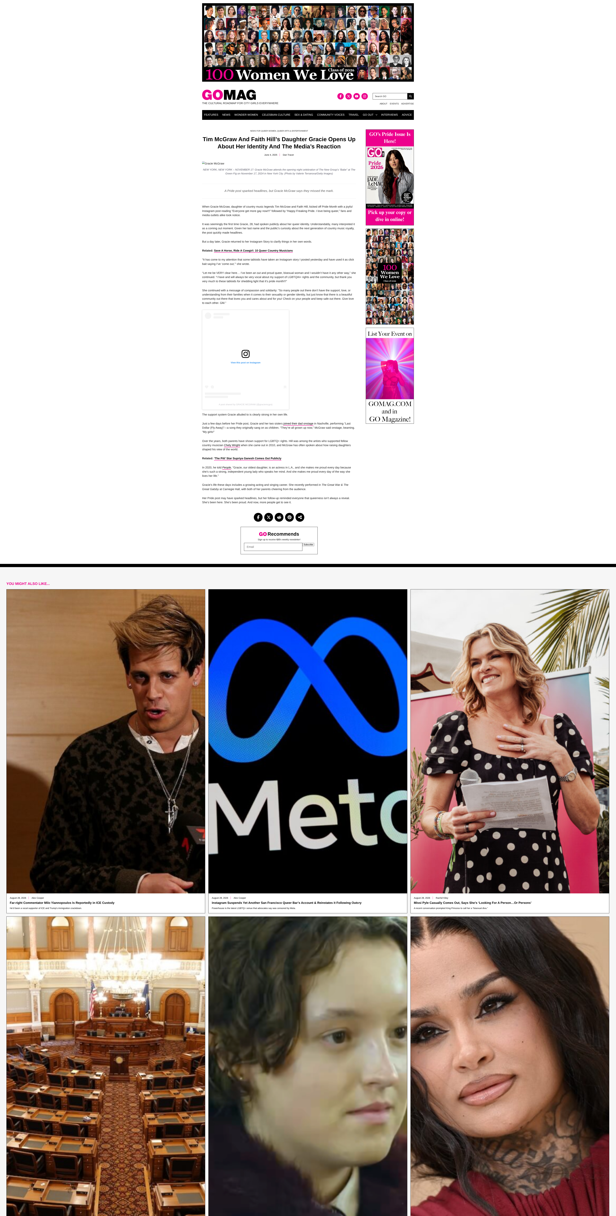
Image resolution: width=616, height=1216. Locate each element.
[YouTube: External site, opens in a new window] (356, 96)
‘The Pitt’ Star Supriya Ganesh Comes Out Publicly (247, 458)
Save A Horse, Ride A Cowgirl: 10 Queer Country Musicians (253, 250)
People (226, 467)
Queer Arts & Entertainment (292, 131)
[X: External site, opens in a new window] (348, 96)
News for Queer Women (263, 131)
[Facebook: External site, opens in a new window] (340, 96)
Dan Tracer (288, 155)
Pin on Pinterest (289, 517)
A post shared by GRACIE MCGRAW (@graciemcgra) (245, 404)
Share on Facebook (258, 517)
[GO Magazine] (255, 95)
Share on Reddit (279, 517)
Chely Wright (232, 445)
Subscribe (308, 544)
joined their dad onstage (298, 423)
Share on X (268, 517)
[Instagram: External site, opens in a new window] (364, 96)
